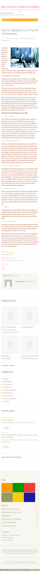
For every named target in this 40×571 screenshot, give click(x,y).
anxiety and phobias (10, 509)
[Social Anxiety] (30, 316)
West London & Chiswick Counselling (20, 6)
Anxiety (6, 379)
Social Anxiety (28, 327)
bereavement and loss (11, 512)
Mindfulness (8, 393)
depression (6, 516)
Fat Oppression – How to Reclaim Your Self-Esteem (9, 330)
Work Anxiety (7, 420)
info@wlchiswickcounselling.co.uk (12, 15)
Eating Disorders (9, 390)
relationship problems (11, 519)
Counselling (8, 260)
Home (3, 38)
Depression (10, 38)
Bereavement (8, 382)
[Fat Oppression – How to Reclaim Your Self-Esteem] (10, 316)
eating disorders (8, 522)
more (6, 427)
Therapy (14, 258)
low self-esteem (8, 526)
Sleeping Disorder (10, 399)
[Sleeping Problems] (10, 345)
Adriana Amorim (9, 254)
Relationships (8, 396)
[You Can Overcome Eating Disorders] (30, 345)
